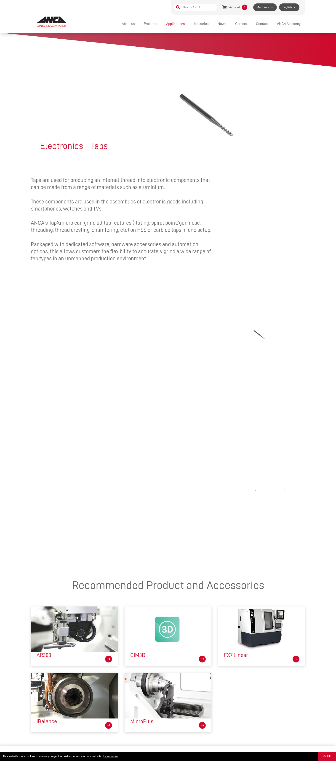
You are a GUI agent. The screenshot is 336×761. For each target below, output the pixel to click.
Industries (201, 24)
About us (128, 24)
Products (150, 24)
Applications (175, 24)
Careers (241, 24)
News (222, 24)
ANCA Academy (289, 24)
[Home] (52, 21)
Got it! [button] (327, 756)
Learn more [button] (110, 756)
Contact (262, 24)
